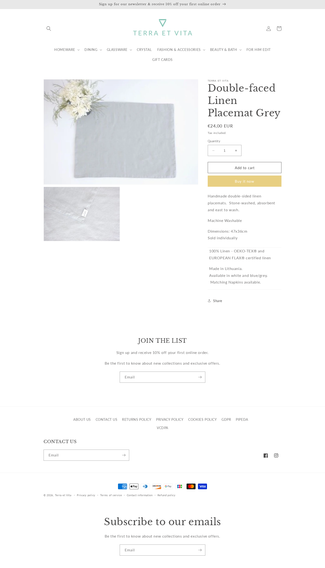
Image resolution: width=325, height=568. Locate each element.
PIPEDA (242, 419)
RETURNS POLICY (136, 419)
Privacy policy (86, 495)
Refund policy (167, 495)
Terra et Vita (63, 495)
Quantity (214, 141)
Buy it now (244, 181)
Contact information (140, 495)
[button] (49, 28)
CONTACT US (107, 419)
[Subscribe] (200, 377)
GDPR (226, 419)
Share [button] (217, 301)
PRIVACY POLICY (169, 419)
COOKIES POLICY (202, 419)
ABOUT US (82, 419)
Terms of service (111, 495)
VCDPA (162, 428)
